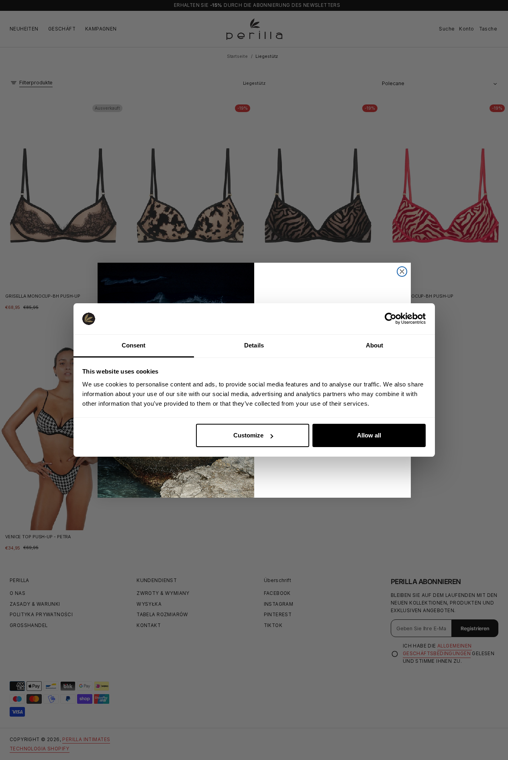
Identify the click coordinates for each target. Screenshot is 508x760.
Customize (248, 435)
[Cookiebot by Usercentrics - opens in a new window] (390, 319)
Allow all (369, 435)
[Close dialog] (402, 271)
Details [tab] (254, 345)
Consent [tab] (134, 345)
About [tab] (375, 345)
